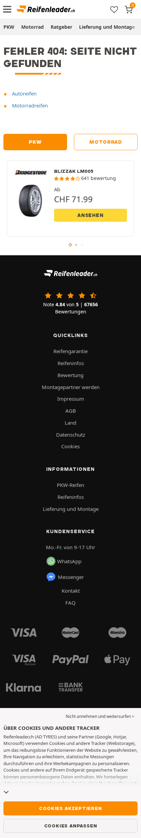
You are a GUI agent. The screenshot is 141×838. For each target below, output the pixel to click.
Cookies (70, 446)
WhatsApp (69, 561)
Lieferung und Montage (107, 27)
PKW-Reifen (70, 484)
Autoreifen (24, 93)
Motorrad (32, 27)
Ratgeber (61, 27)
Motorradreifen (29, 105)
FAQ (70, 602)
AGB (70, 410)
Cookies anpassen (70, 825)
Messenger (71, 576)
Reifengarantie (70, 351)
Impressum (70, 398)
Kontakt (71, 590)
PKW (8, 27)
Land (70, 422)
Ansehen (90, 215)
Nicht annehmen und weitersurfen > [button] (100, 716)
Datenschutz (70, 434)
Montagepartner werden (71, 387)
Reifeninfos (70, 363)
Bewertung (70, 375)
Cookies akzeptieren (70, 808)
